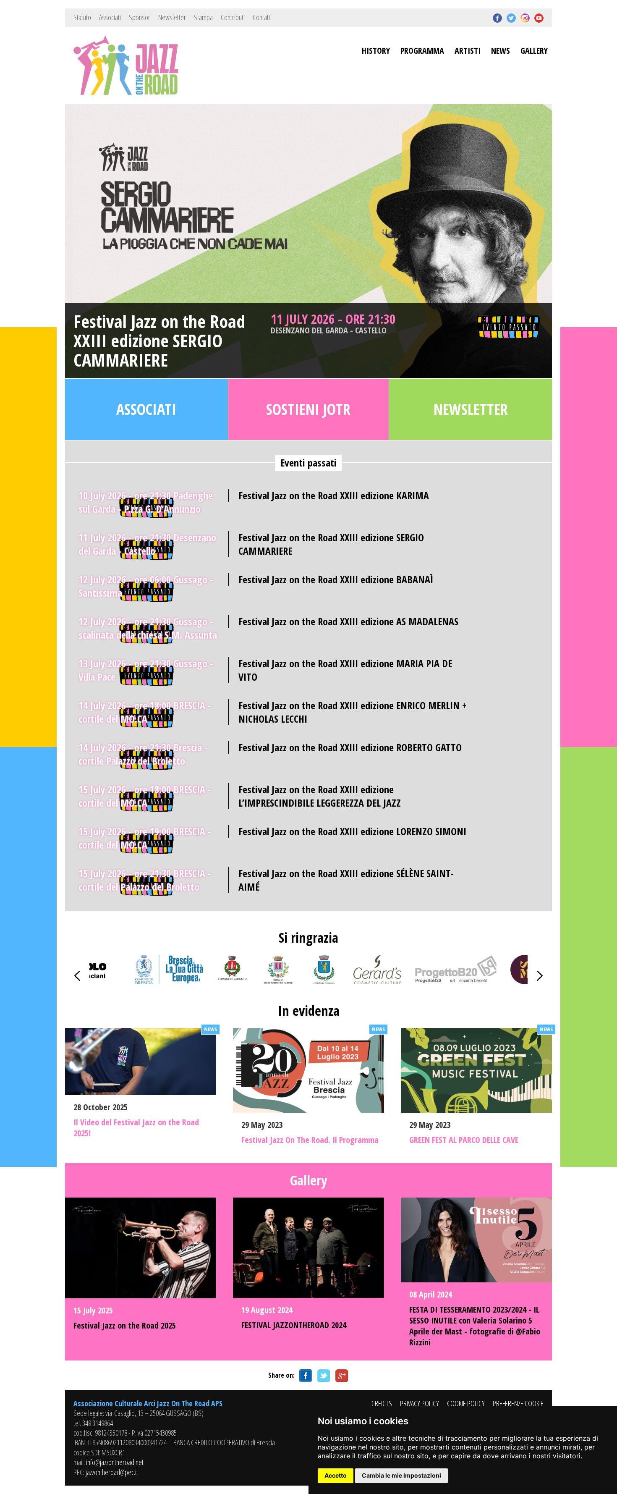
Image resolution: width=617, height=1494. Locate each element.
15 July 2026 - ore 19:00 (144, 838)
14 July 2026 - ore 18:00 (144, 712)
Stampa (203, 17)
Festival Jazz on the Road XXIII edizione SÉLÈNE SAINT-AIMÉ (346, 880)
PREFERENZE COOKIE (518, 1403)
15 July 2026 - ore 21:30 (144, 880)
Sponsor (139, 17)
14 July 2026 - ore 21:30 (143, 754)
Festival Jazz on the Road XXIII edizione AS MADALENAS (348, 621)
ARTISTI (468, 50)
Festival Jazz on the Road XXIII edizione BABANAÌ (335, 579)
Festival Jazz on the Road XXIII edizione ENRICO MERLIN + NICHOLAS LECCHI (352, 712)
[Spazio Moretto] (525, 981)
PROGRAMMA (422, 50)
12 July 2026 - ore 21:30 (147, 628)
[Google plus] (340, 1375)
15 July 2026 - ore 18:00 (144, 796)
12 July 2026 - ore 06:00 (145, 586)
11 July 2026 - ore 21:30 (333, 323)
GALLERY (534, 50)
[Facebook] (304, 1375)
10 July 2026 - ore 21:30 (145, 502)
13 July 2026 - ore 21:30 (145, 670)
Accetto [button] (335, 1475)
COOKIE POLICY (466, 1403)
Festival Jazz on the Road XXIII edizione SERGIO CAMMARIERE (159, 341)
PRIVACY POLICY (419, 1403)
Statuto (82, 17)
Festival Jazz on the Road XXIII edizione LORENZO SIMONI (352, 831)
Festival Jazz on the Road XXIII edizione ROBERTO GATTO (350, 747)
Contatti (262, 17)
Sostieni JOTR (308, 409)
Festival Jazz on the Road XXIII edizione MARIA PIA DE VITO (345, 670)
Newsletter (172, 17)
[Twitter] (322, 1375)
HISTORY (376, 50)
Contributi (233, 17)
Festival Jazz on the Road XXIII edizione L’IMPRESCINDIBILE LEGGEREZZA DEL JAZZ (319, 796)
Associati (110, 17)
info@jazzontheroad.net (115, 1462)
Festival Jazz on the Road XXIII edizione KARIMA (333, 495)
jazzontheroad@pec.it (112, 1472)
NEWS (500, 50)
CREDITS (381, 1403)
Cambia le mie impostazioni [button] (401, 1475)
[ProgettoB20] (456, 981)
